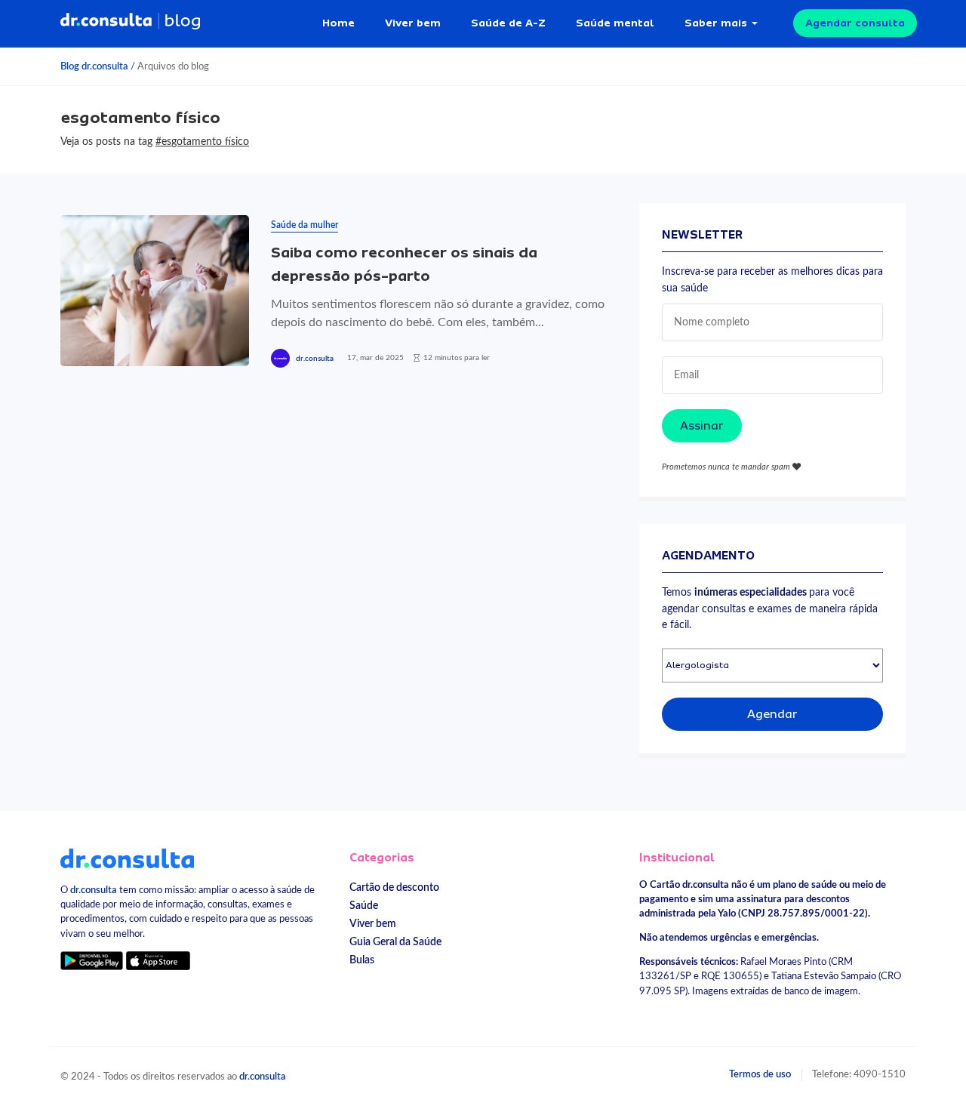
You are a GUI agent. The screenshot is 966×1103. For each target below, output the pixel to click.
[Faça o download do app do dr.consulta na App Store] (157, 960)
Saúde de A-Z (508, 23)
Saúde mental (615, 23)
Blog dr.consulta (94, 66)
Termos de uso (760, 1074)
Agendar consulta (855, 23)
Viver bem (413, 23)
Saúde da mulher (304, 225)
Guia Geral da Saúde (395, 941)
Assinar (702, 426)
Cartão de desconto (394, 887)
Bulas (361, 960)
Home (338, 23)
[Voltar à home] (127, 858)
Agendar (772, 714)
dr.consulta (315, 358)
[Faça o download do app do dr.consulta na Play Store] (91, 960)
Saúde (363, 905)
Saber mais (716, 23)
